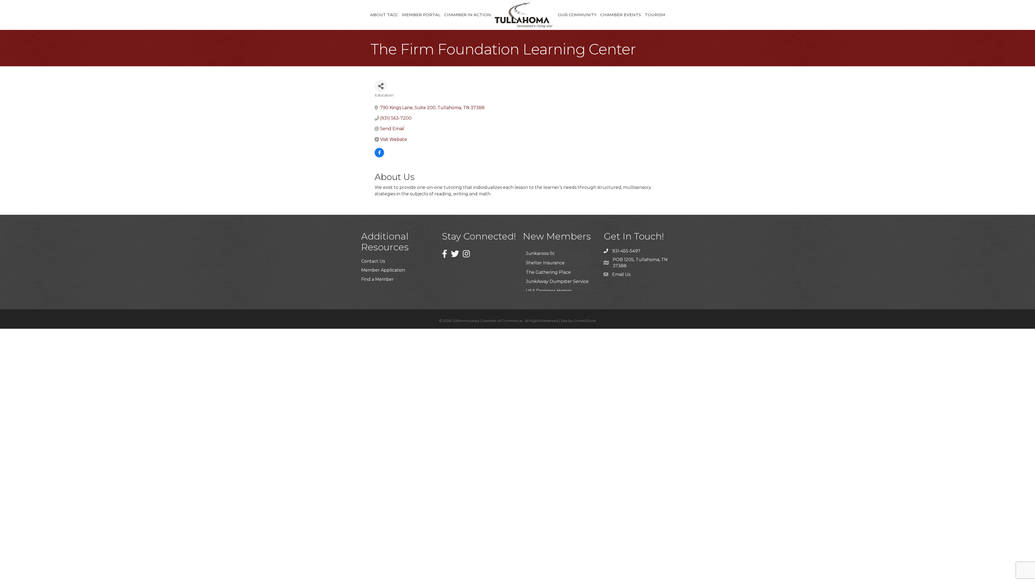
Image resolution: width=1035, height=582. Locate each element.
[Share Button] (381, 86)
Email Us (621, 274)
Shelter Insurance (545, 253)
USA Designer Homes (549, 281)
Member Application (383, 270)
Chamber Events (620, 14)
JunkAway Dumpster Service (557, 271)
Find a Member (377, 279)
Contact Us (373, 261)
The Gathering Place (548, 262)
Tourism (655, 14)
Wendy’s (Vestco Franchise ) (555, 290)
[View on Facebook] (379, 155)
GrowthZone (585, 320)
